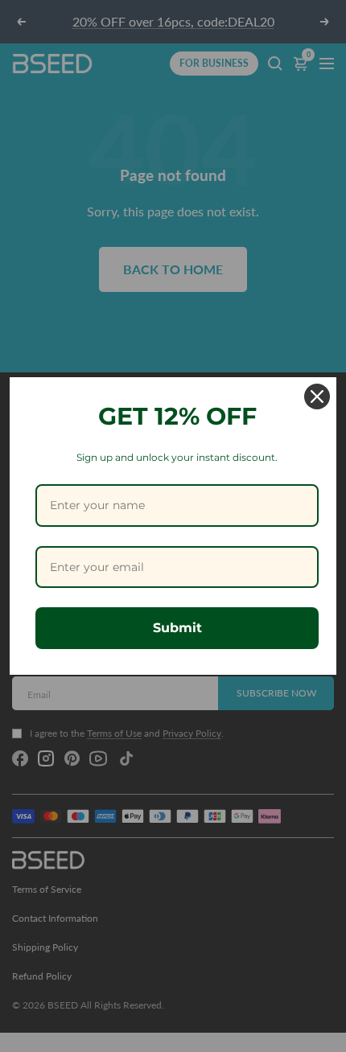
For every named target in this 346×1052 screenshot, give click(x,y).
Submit (177, 627)
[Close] (317, 396)
